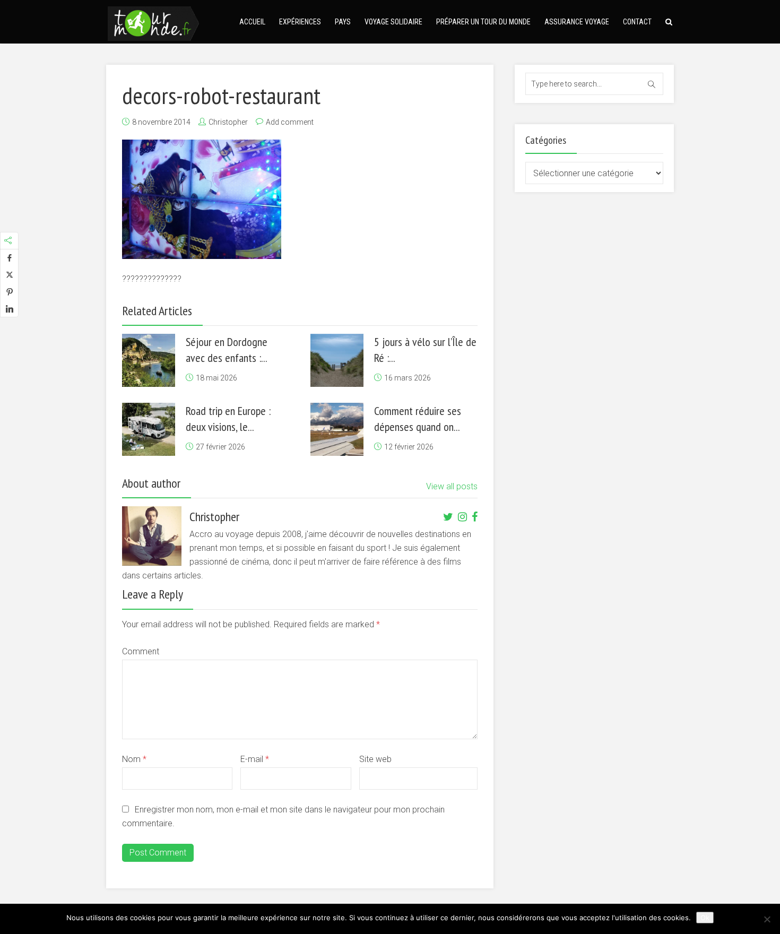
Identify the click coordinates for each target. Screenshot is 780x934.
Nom (134, 759)
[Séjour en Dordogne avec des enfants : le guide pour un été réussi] (148, 360)
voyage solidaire (393, 22)
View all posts (452, 486)
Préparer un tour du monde (483, 22)
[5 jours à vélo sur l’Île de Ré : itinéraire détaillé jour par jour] (336, 360)
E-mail (254, 759)
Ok (704, 917)
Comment (140, 651)
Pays (343, 22)
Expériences (300, 22)
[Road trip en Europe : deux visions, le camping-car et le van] (148, 429)
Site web (375, 759)
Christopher (228, 122)
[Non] (766, 919)
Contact (637, 22)
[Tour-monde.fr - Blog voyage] (153, 22)
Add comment (290, 122)
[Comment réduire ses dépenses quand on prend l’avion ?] (336, 429)
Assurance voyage (576, 22)
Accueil (252, 22)
